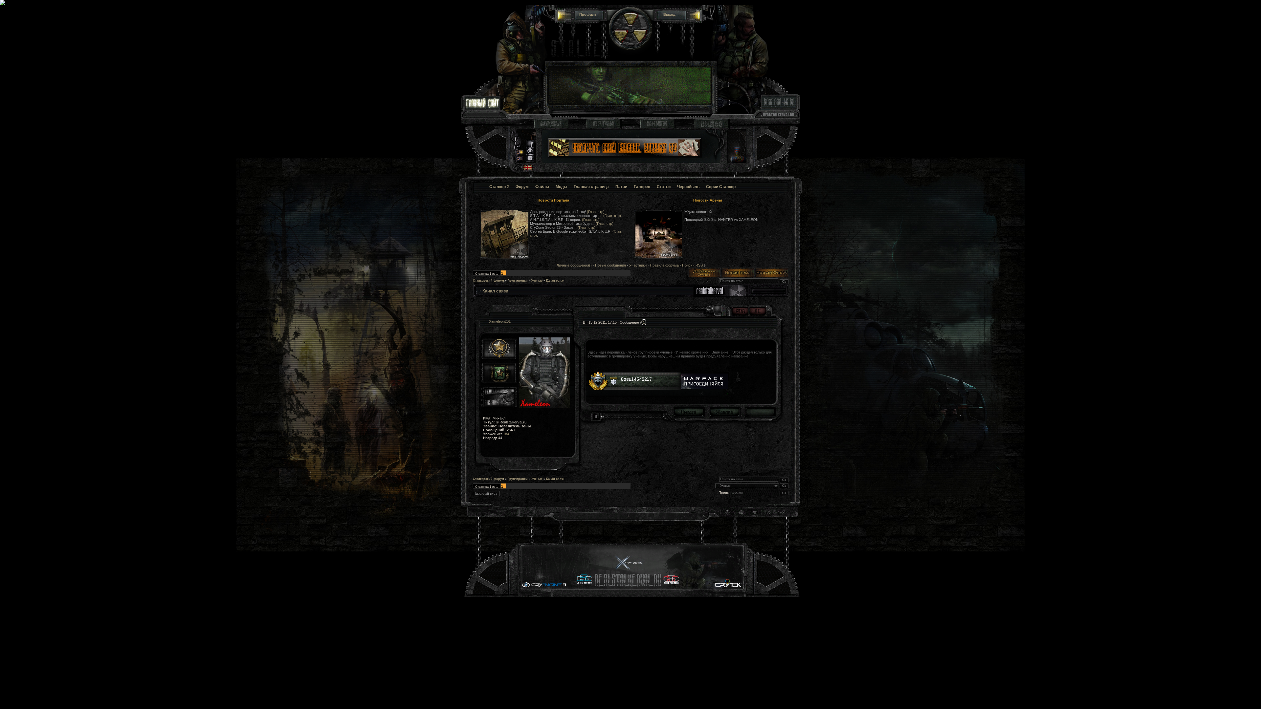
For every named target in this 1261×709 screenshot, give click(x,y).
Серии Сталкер (721, 186)
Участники (638, 265)
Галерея (642, 186)
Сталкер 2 (499, 186)
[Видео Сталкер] (711, 128)
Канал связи (555, 280)
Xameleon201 (500, 321)
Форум (522, 186)
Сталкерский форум (488, 280)
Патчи (621, 186)
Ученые (536, 280)
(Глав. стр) (596, 212)
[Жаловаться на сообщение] (724, 412)
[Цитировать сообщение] (689, 412)
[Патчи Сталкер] (603, 128)
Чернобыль (688, 186)
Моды (561, 186)
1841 (507, 434)
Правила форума (664, 265)
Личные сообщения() (574, 265)
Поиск (687, 265)
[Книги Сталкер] (657, 128)
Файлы (542, 186)
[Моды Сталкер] (551, 128)
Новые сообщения (610, 265)
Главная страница (591, 186)
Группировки (518, 280)
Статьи (664, 186)
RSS (699, 265)
